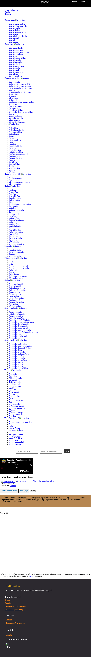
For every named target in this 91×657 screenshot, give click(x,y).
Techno (12, 254)
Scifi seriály (13, 304)
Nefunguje (24, 491)
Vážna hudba (14, 242)
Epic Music (13, 206)
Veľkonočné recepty (17, 406)
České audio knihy (16, 54)
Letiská (12, 264)
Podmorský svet (15, 106)
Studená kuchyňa (16, 400)
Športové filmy (14, 164)
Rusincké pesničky (16, 318)
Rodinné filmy (14, 156)
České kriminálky (15, 62)
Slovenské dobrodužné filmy (20, 348)
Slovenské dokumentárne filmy (21, 112)
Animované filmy (15, 132)
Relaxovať (13, 270)
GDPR (30, 576)
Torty (11, 402)
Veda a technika (15, 116)
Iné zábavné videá (16, 434)
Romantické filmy (15, 158)
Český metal (14, 38)
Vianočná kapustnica (17, 408)
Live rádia (8, 246)
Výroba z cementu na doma (19, 182)
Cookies (9, 620)
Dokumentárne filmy (12, 78)
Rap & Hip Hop (15, 230)
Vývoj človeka (14, 120)
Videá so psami (15, 444)
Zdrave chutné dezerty (17, 414)
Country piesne (15, 198)
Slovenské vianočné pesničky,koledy (23, 332)
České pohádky (15, 64)
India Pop (12, 208)
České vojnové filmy (17, 72)
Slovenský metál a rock (18, 336)
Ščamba (13, 486)
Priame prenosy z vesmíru (19, 268)
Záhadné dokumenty (17, 122)
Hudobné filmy (14, 144)
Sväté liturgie (14, 274)
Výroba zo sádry (15, 184)
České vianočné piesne (18, 32)
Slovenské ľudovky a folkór (19, 328)
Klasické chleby (15, 384)
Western (12, 172)
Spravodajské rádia (16, 252)
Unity (11, 426)
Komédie (12, 148)
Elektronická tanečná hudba (20, 204)
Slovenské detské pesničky (19, 324)
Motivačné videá (15, 438)
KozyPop (12, 216)
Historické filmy (15, 140)
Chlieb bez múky (15, 378)
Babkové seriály (15, 286)
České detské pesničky (18, 26)
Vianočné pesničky (16, 244)
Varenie (7, 370)
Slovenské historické (17, 352)
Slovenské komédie (16, 356)
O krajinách (13, 94)
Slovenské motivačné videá (20, 360)
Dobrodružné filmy (16, 134)
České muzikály (15, 28)
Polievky (12, 394)
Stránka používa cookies (15, 623)
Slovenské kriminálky (17, 358)
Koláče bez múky (15, 386)
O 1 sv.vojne (14, 96)
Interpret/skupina (11, 10)
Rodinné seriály (15, 300)
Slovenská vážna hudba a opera (21, 322)
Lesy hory (13, 90)
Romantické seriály (16, 302)
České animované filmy (18, 50)
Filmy (6, 124)
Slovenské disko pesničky (19, 326)
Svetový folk (13, 240)
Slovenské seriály (16, 364)
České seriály (14, 70)
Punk (11, 228)
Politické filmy (14, 108)
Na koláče (13, 390)
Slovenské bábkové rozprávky (21, 346)
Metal (11, 222)
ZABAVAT (45, 2)
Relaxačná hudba (16, 232)
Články (7, 12)
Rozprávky (13, 160)
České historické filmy (17, 58)
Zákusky (12, 410)
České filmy (9, 44)
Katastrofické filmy (16, 146)
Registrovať (85, 1)
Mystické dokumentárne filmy (20, 92)
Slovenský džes (15, 334)
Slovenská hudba (11, 308)
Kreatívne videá (15, 436)
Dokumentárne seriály (17, 290)
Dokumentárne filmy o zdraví (20, 86)
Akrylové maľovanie (17, 178)
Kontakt (9, 635)
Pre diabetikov (14, 396)
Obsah (33, 491)
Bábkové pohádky (16, 48)
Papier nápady (14, 180)
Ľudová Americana (16, 220)
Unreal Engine (14, 428)
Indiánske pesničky (16, 210)
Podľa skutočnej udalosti (18, 154)
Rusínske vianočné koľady (19, 320)
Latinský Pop (14, 218)
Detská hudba (14, 200)
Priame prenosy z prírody (19, 266)
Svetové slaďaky (15, 238)
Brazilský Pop (14, 196)
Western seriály (15, 306)
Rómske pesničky (16, 316)
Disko (11, 202)
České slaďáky (15, 30)
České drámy (14, 56)
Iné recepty (13, 380)
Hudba (7, 186)
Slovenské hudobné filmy (19, 354)
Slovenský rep (14, 338)
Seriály (7, 280)
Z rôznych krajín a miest (18, 276)
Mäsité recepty (14, 388)
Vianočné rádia (15, 256)
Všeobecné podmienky (14, 610)
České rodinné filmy (17, 66)
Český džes (13, 34)
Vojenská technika (16, 118)
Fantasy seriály (15, 294)
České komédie (15, 60)
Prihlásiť (75, 1)
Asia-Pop (12, 194)
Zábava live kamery (16, 278)
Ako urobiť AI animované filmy (20, 422)
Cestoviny (13, 376)
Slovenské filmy (10, 340)
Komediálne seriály (16, 298)
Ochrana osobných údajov (15, 606)
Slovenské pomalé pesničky (20, 330)
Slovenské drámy (16, 350)
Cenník (8, 603)
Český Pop (13, 40)
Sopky (11, 114)
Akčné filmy (13, 128)
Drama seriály (14, 292)
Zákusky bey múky (16, 412)
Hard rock (13, 190)
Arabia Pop (13, 192)
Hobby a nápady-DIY (12, 174)
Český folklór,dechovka (18, 36)
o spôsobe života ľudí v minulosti (22, 102)
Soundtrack (13, 236)
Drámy (11, 136)
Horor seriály (14, 296)
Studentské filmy (15, 76)
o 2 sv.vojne (13, 98)
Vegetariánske (14, 404)
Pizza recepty (14, 392)
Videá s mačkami (15, 440)
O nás (7, 600)
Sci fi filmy (13, 162)
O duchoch (13, 100)
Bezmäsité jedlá (15, 374)
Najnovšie (8, 14)
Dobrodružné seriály (17, 288)
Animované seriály (16, 284)
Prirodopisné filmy (16, 110)
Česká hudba (9, 20)
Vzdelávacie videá (11, 418)
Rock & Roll (13, 234)
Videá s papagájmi (16, 442)
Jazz (11, 212)
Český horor (13, 74)
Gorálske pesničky (16, 312)
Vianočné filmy (15, 168)
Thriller (11, 166)
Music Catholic (15, 226)
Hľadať (67, 451)
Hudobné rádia (15, 250)
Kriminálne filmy (15, 150)
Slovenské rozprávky (17, 362)
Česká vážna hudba (17, 24)
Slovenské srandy (16, 366)
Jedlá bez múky (15, 382)
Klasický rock (14, 214)
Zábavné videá (10, 430)
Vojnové (12, 170)
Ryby (11, 398)
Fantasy (12, 138)
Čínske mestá (14, 82)
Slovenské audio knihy (18, 344)
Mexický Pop (14, 224)
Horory (11, 142)
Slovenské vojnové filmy (18, 368)
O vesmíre (13, 104)
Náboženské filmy (16, 152)
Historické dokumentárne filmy (21, 88)
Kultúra (12, 262)
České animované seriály (19, 52)
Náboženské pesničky (17, 314)
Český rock (13, 42)
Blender (12, 424)
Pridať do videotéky (9, 491)
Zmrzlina (12, 416)
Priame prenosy (10, 258)
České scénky (14, 68)
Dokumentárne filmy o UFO (19, 84)
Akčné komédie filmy (17, 130)
